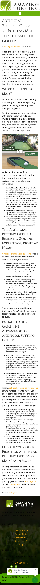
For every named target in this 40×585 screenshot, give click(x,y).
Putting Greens (14, 493)
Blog (21, 544)
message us (30, 481)
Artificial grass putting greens (16, 253)
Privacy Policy (21, 534)
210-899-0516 (14, 484)
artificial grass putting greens (23, 388)
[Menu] (20, 13)
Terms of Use (21, 530)
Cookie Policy (21, 540)
